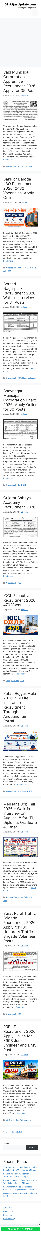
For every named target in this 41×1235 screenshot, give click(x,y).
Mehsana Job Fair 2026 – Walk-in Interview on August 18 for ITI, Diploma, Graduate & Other (20, 815)
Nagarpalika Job (29, 378)
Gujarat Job (11, 166)
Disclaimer (7, 1215)
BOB (29, 268)
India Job (15, 681)
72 (13, 1132)
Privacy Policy (9, 1219)
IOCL (22, 681)
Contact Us (8, 1211)
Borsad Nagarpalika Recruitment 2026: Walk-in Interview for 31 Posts (20, 293)
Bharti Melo (23, 791)
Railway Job (25, 1120)
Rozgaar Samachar (14, 897)
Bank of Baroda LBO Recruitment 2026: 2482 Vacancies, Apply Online (18, 188)
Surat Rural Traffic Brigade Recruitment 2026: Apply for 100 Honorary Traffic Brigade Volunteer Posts (20, 927)
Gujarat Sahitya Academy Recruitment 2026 (19, 502)
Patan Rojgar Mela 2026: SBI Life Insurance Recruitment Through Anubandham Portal (19, 707)
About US (7, 1207)
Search (6, 1143)
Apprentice (22, 166)
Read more (8, 159)
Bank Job (22, 268)
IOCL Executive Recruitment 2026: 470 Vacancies (20, 600)
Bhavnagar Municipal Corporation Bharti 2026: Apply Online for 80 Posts (20, 400)
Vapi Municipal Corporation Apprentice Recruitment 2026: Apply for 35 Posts (20, 81)
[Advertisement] (20, 41)
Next (19, 1132)
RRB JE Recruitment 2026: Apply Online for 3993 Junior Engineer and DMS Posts (20, 1038)
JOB (30, 166)
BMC (20, 485)
